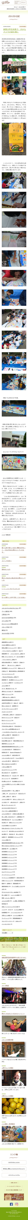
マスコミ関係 (5, 840)
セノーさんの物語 (16, 819)
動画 (3, 883)
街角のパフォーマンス (14, 822)
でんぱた (14, 775)
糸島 (3, 665)
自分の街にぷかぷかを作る (15, 831)
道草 (13, 796)
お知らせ (17, 921)
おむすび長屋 (20, 656)
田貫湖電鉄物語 (16, 918)
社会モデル (21, 793)
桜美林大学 (4, 752)
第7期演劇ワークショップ (8, 851)
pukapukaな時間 (6, 790)
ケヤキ (9, 909)
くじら (3, 534)
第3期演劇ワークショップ (8, 863)
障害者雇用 (15, 883)
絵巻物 (8, 883)
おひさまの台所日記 (7, 617)
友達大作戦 (15, 755)
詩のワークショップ (7, 717)
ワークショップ (5, 918)
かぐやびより (17, 682)
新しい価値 (15, 790)
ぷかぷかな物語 (5, 799)
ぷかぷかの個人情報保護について (14, 1190)
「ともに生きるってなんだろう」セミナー (12, 732)
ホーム (15, 6)
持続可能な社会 (5, 819)
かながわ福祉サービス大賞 (8, 825)
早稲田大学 (16, 749)
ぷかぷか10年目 (6, 813)
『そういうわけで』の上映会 (9, 650)
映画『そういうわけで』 (8, 656)
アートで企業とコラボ (17, 886)
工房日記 (4, 614)
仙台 (20, 650)
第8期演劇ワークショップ (14, 837)
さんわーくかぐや (6, 711)
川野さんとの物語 (6, 915)
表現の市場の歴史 (6, 662)
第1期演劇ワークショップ (8, 869)
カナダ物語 (12, 848)
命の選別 (4, 834)
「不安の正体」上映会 (7, 714)
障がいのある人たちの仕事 (8, 764)
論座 (20, 703)
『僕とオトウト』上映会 (13, 665)
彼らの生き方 (5, 772)
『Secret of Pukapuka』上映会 (9, 677)
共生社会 (11, 834)
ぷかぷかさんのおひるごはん (10, 608)
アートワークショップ (7, 874)
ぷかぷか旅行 (5, 685)
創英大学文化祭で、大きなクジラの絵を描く (16, 8)
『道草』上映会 (5, 796)
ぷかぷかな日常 (5, 901)
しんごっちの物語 (15, 895)
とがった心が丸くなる (7, 758)
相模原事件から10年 (7, 642)
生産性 (3, 837)
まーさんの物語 (17, 915)
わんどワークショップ (7, 872)
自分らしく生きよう (18, 799)
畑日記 (4, 630)
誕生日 (16, 717)
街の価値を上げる (16, 781)
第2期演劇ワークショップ (8, 866)
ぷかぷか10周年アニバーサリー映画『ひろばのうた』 (13, 785)
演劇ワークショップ (7, 694)
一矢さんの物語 (5, 766)
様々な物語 (4, 895)
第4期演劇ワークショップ (8, 860)
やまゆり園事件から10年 (8, 645)
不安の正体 (17, 726)
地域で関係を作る (17, 740)
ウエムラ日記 (18, 758)
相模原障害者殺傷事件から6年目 (10, 700)
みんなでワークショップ (8, 769)
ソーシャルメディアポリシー (14, 1186)
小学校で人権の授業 (17, 813)
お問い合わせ (14, 1182)
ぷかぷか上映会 (5, 755)
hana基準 (13, 772)
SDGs (15, 703)
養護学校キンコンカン (7, 743)
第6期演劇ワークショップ (8, 854)
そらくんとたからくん (7, 674)
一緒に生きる (13, 802)
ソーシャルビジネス (15, 912)
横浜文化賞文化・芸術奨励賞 (16, 671)
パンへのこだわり (6, 924)
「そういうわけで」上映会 (16, 653)
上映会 (21, 802)
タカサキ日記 (23, 26)
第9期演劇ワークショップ (8, 668)
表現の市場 (19, 877)
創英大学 (8, 534)
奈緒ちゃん (20, 668)
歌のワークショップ (7, 720)
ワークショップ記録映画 (8, 877)
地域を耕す (15, 735)
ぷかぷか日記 (22, 6)
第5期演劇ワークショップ (8, 857)
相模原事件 (4, 653)
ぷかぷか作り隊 (5, 761)
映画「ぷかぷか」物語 (7, 898)
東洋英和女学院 (18, 880)
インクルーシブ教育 (7, 682)
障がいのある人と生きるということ (10, 845)
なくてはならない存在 (7, 738)
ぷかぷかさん (12, 793)
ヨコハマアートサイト (7, 921)
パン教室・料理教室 (18, 901)
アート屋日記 (5, 611)
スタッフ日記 (5, 627)
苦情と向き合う (5, 775)
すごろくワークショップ (8, 723)
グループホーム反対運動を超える (10, 729)
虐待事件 (14, 706)
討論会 (21, 662)
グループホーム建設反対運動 (9, 811)
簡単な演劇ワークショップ (8, 648)
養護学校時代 (5, 886)
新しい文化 (19, 834)
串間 (19, 648)
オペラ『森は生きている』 (8, 688)
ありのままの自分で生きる (8, 808)
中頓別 (15, 662)
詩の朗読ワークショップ (15, 679)
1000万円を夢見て (6, 703)
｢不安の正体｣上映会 (7, 726)
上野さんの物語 (5, 735)
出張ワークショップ (7, 880)
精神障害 (4, 679)
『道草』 (4, 793)
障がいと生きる (5, 706)
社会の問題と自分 (6, 740)
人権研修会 (19, 816)
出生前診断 (14, 778)
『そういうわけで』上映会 (8, 659)
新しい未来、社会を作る (8, 816)
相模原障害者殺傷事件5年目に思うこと (11, 746)
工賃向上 (4, 671)
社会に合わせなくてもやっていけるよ (11, 828)
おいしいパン (5, 778)
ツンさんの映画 (18, 909)
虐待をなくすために (7, 691)
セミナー (4, 831)
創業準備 (4, 848)
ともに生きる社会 (6, 749)
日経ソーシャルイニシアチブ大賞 (10, 906)
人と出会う (4, 802)
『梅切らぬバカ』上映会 (8, 697)
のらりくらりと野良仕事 (9, 624)
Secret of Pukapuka (15, 752)
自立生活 (17, 714)
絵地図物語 (4, 912)
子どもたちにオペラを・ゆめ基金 (10, 892)
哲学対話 (4, 903)
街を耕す (4, 822)
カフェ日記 (5, 621)
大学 (3, 889)
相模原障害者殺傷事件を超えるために (11, 843)
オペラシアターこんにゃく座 (9, 709)
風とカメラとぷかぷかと (8, 805)
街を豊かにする (5, 781)
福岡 (21, 775)
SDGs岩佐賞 (17, 691)
